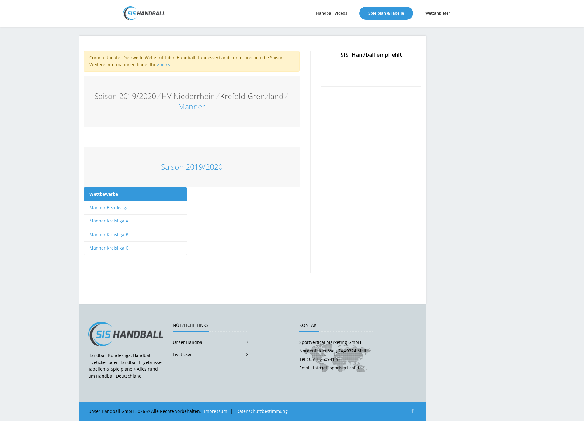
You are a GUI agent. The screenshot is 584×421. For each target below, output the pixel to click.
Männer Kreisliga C (108, 248)
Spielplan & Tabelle (390, 13)
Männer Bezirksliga (109, 207)
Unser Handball (189, 342)
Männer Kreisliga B (108, 234)
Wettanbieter (437, 13)
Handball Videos (331, 13)
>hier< (163, 64)
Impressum (215, 411)
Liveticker (182, 354)
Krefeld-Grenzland (251, 96)
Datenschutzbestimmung (262, 411)
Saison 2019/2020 (125, 96)
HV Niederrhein (188, 96)
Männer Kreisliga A (108, 221)
